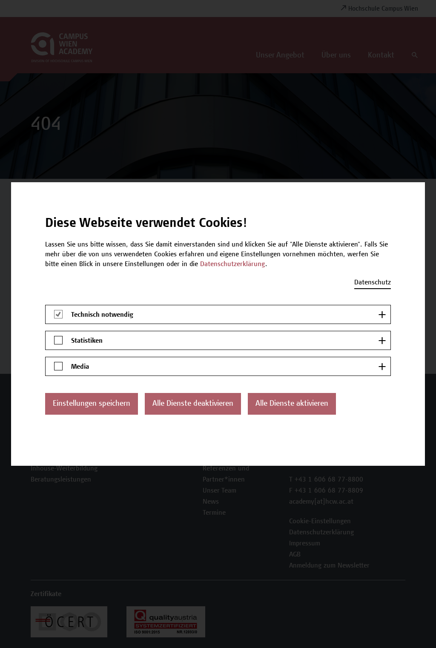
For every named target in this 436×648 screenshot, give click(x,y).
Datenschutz (372, 282)
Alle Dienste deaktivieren (192, 404)
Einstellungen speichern (91, 404)
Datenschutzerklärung (232, 264)
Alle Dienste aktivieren (291, 404)
